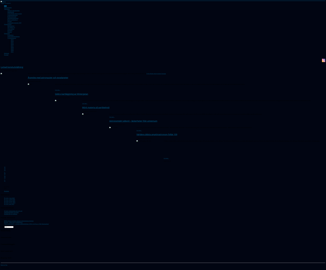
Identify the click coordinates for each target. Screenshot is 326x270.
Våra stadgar (10, 29)
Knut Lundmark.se (12, 20)
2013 (12, 39)
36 (4, 173)
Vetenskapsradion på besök (11, 212)
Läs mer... (57, 90)
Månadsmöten (8, 7)
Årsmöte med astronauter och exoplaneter (48, 77)
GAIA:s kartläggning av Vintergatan (71, 94)
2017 (12, 45)
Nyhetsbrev (10, 35)
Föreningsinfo (8, 24)
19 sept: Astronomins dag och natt (13, 211)
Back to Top (4, 265)
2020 (12, 50)
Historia (9, 32)
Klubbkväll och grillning (10, 214)
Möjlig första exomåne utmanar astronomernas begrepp (19, 221)
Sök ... (2, 227)
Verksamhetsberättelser (13, 36)
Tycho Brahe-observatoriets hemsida (156, 73)
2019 (12, 49)
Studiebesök (10, 12)
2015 (12, 42)
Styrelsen (9, 30)
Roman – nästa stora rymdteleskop (13, 222)
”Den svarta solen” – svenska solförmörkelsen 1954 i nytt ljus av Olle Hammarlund (26, 224)
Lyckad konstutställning (12, 67)
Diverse (9, 21)
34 (4, 170)
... (4, 171)
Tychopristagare (11, 38)
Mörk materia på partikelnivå (95, 107)
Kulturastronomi (11, 16)
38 (4, 176)
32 (4, 167)
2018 (12, 47)
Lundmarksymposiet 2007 (14, 23)
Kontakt (6, 55)
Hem (5, 6)
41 (4, 181)
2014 (12, 41)
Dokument (7, 33)
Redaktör (6, 191)
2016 (12, 44)
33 (4, 168)
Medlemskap (10, 26)
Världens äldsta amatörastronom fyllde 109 (157, 134)
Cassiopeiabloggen (12, 15)
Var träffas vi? (11, 27)
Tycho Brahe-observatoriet (14, 13)
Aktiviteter (7, 9)
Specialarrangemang (12, 18)
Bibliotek (6, 53)
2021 (12, 52)
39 (4, 178)
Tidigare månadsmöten (13, 10)
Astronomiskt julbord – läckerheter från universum (133, 121)
